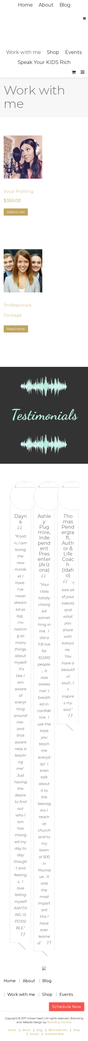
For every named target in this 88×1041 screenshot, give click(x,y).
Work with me (23, 52)
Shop (53, 52)
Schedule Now (66, 1006)
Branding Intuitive (59, 1022)
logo (44, 28)
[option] (20, 712)
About (46, 5)
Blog (64, 5)
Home (25, 5)
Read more (16, 329)
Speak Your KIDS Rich (44, 62)
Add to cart (16, 212)
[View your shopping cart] (74, 72)
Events (73, 52)
